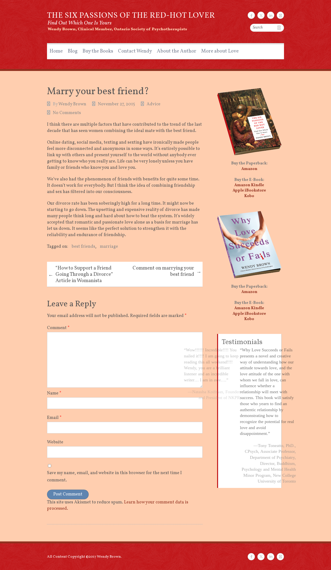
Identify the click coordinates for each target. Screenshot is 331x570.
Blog (73, 51)
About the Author (176, 51)
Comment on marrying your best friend (167, 271)
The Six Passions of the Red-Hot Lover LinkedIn (270, 15)
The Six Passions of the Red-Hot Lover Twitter (261, 15)
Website (55, 442)
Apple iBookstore (249, 190)
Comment (58, 328)
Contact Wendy (135, 51)
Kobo (249, 196)
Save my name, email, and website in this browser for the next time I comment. (114, 477)
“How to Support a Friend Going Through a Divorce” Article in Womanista (80, 274)
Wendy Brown (72, 104)
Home (56, 51)
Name (54, 393)
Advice (153, 104)
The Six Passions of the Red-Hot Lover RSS (280, 15)
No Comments (67, 113)
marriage (109, 247)
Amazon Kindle (249, 185)
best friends (83, 247)
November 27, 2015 (116, 104)
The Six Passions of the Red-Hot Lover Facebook (251, 15)
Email (54, 418)
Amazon (249, 169)
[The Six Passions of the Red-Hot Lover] (131, 19)
